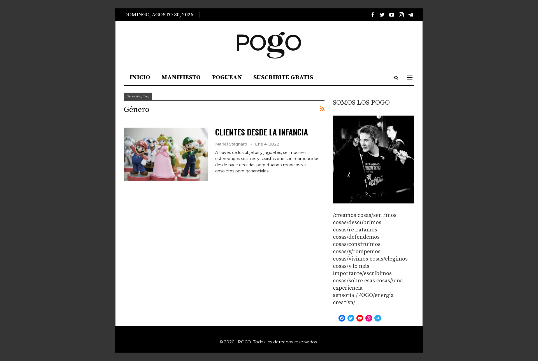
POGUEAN (227, 77)
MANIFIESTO (181, 77)
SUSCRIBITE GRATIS (283, 77)
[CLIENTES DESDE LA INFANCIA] (166, 154)
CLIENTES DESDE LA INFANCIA (261, 132)
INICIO (139, 77)
